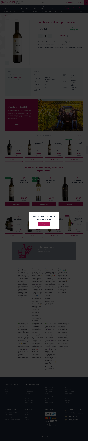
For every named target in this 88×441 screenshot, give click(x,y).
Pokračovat (44, 224)
